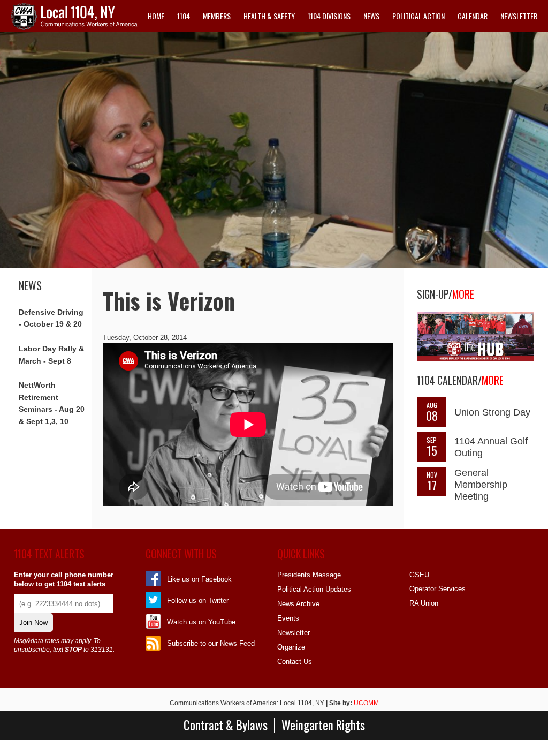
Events (288, 618)
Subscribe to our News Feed (211, 643)
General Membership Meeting (480, 484)
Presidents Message (309, 575)
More (463, 294)
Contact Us (294, 662)
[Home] (74, 28)
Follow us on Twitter (198, 600)
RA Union (423, 603)
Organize (291, 647)
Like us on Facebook (199, 579)
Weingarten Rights (323, 725)
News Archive (298, 604)
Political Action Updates (314, 589)
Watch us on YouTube (201, 622)
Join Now (33, 622)
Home (156, 15)
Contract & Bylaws (226, 725)
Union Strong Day (492, 412)
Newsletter (518, 15)
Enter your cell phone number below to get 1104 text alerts (63, 579)
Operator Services (437, 589)
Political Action (418, 15)
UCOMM (366, 703)
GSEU (419, 575)
